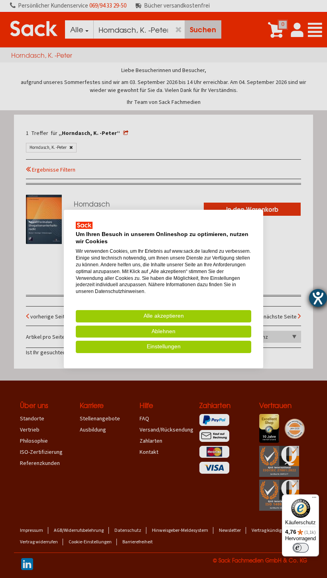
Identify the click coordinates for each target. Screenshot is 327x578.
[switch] (301, 548)
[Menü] (314, 499)
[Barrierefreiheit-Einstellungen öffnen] (318, 298)
